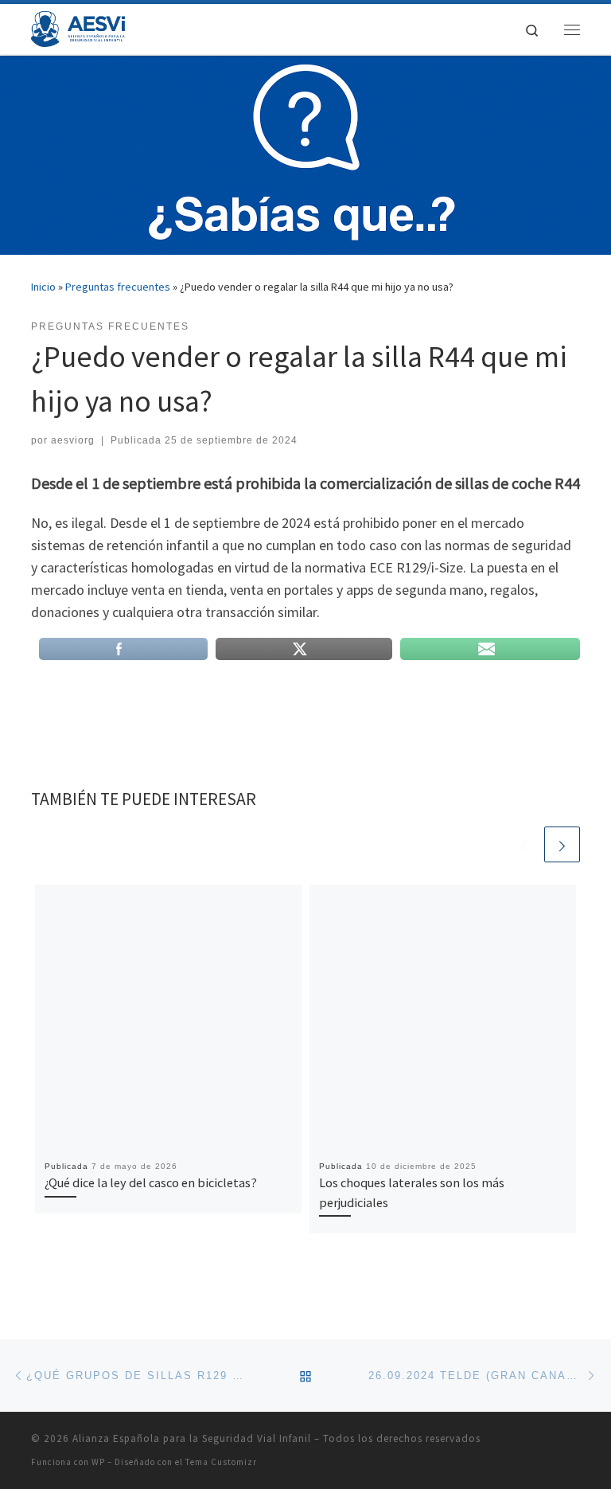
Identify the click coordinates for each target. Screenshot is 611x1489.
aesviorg (73, 440)
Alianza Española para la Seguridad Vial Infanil (191, 1438)
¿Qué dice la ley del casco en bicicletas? (151, 1182)
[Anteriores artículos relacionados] (524, 844)
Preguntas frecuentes (117, 286)
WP (98, 1462)
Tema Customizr (221, 1462)
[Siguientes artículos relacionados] (562, 844)
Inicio (43, 286)
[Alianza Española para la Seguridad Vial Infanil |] (78, 27)
